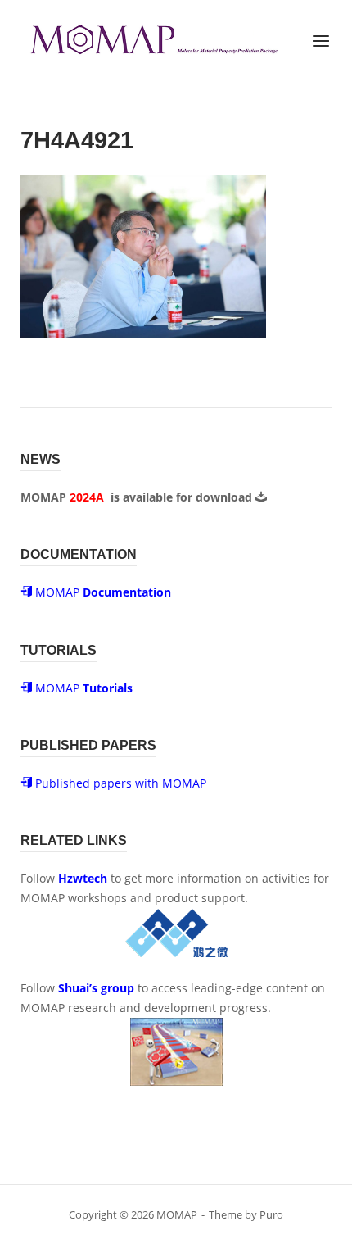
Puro (271, 1214)
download (225, 497)
